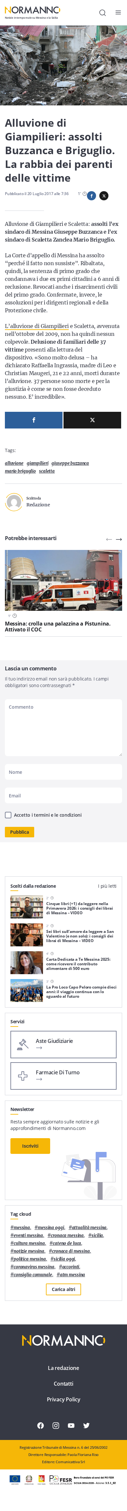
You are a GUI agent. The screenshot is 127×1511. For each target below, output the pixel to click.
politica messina (30, 1259)
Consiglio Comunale (33, 1275)
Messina (22, 1227)
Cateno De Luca (67, 1243)
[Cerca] (102, 13)
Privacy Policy (63, 1399)
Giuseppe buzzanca (70, 463)
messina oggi (51, 1227)
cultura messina (29, 1243)
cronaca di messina (71, 1251)
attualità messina (89, 1227)
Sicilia (97, 1235)
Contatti (63, 1383)
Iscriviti (30, 1146)
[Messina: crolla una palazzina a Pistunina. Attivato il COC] (63, 580)
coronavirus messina (34, 1267)
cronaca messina (67, 1235)
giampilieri (38, 463)
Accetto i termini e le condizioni (48, 815)
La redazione (63, 1368)
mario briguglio (20, 471)
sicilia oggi (64, 1259)
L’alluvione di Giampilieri (37, 326)
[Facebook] (34, 420)
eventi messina (28, 1235)
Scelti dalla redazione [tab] (33, 886)
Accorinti (70, 1267)
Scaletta (47, 471)
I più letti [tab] (107, 886)
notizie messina (29, 1251)
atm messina (72, 1275)
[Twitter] (92, 420)
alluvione (14, 463)
